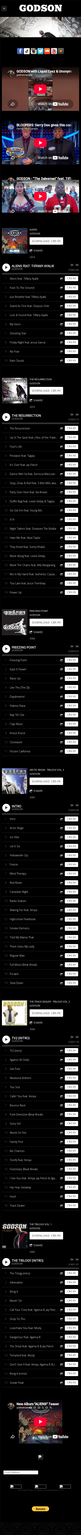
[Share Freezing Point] (61, 660)
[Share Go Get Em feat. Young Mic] (61, 510)
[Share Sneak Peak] (61, 1382)
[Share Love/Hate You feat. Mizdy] (61, 1328)
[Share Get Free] (61, 1068)
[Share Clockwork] (61, 742)
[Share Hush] (61, 1196)
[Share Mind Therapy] (61, 873)
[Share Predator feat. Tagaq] (61, 455)
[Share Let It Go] (61, 846)
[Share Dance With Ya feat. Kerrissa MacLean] (61, 474)
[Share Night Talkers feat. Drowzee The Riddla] (61, 528)
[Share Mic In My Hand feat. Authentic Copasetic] (61, 574)
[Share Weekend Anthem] (61, 1078)
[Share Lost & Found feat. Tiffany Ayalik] (61, 315)
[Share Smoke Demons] (61, 928)
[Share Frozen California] (61, 751)
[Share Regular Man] (61, 955)
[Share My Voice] (61, 324)
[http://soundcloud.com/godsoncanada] (47, 51)
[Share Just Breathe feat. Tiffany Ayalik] (61, 296)
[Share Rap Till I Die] (61, 714)
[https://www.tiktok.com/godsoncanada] (27, 51)
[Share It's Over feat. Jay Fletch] (61, 464)
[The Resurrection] (14, 390)
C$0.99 (71, 278)
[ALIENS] (14, 241)
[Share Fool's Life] (61, 446)
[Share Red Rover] (61, 882)
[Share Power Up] (61, 592)
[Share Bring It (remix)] (61, 1373)
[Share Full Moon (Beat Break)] (61, 964)
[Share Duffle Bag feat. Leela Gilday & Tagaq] (61, 501)
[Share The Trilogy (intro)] (61, 1273)
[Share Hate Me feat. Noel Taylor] (61, 537)
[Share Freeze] (61, 864)
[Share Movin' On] (61, 1300)
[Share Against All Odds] (61, 1059)
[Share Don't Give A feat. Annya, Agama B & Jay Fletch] (61, 1364)
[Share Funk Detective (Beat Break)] (61, 1114)
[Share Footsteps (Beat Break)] (61, 1169)
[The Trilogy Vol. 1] (14, 1235)
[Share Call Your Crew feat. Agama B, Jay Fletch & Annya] (61, 1309)
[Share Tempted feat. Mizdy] (61, 1355)
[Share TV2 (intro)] (61, 1050)
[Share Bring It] (61, 1291)
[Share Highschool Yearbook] (61, 919)
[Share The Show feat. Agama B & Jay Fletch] (61, 1346)
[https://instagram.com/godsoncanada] (33, 51)
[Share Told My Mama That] (61, 937)
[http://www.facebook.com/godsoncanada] (20, 51)
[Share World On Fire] (61, 1132)
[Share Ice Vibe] (61, 837)
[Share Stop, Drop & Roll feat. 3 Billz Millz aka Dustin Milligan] (61, 483)
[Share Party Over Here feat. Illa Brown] (61, 492)
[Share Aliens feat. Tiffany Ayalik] (61, 278)
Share (38, 250)
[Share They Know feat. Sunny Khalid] (61, 546)
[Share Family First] (61, 1141)
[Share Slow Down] (61, 983)
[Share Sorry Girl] (61, 1123)
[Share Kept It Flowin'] (61, 669)
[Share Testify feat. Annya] (61, 1160)
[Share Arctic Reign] (61, 828)
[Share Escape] (61, 974)
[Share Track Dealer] (61, 1205)
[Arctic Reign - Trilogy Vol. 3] (14, 781)
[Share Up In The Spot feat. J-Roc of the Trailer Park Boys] (61, 437)
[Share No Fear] (61, 351)
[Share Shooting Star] (61, 333)
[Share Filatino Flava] (61, 705)
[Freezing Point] (14, 622)
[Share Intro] (61, 819)
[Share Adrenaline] (61, 1282)
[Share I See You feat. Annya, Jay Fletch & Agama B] (61, 1178)
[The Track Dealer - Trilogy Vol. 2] (14, 1013)
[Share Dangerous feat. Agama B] (61, 1337)
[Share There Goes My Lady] (61, 946)
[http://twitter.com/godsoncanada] (40, 51)
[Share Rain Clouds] (61, 360)
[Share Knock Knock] (61, 733)
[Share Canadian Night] (61, 892)
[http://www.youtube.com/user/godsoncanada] (54, 51)
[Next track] (77, 265)
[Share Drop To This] (61, 1319)
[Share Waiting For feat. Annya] (61, 910)
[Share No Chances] (61, 1150)
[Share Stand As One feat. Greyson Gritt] (61, 306)
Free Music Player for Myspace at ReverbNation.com (40, 1490)
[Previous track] (72, 265)
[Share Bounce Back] (61, 1105)
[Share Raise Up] (61, 678)
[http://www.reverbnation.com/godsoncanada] (60, 51)
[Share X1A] (61, 519)
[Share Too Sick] (61, 1087)
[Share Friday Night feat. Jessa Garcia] (61, 342)
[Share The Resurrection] (61, 428)
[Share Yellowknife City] (61, 855)
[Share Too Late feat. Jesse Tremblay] (61, 583)
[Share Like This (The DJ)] (61, 687)
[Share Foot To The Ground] (61, 287)
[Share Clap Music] (61, 724)
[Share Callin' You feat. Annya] (61, 1096)
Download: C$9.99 (46, 241)
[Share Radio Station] (61, 901)
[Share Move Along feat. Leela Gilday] (61, 556)
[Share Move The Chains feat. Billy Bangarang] (61, 565)
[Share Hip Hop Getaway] (61, 1187)
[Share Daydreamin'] (61, 696)
